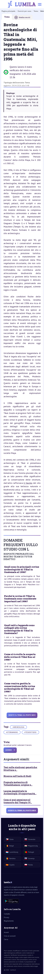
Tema (27, 82)
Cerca (6, 939)
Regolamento (9, 921)
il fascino (28, 483)
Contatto (7, 914)
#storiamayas (12, 732)
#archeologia (18, 727)
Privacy (6, 917)
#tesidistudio (30, 732)
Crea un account (10, 936)
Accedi (6, 932)
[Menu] (39, 4)
